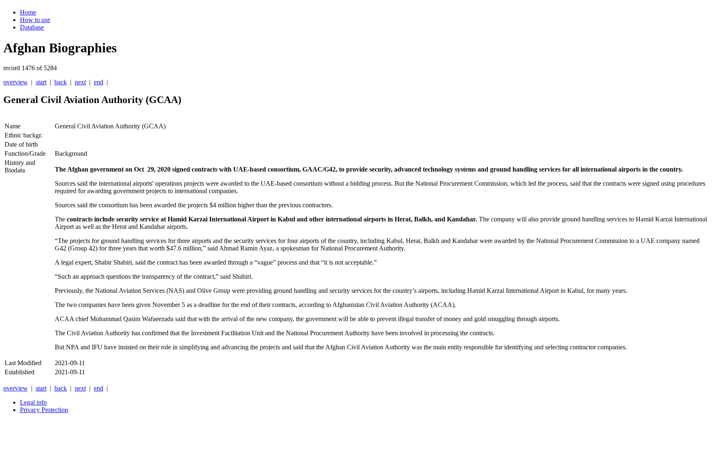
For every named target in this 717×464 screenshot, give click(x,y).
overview (15, 82)
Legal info (33, 402)
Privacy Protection (44, 409)
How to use (35, 19)
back (60, 82)
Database (32, 27)
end (98, 82)
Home (28, 12)
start (41, 82)
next (80, 82)
